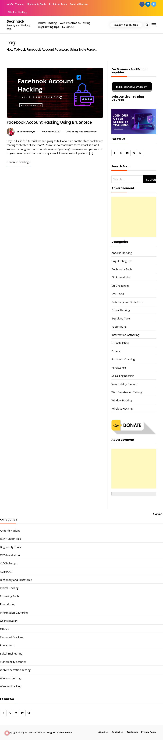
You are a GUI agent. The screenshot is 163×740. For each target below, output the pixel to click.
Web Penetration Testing (75, 23)
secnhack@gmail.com (131, 87)
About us (103, 731)
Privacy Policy (148, 731)
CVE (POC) (68, 27)
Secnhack (15, 21)
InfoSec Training (15, 4)
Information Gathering (125, 335)
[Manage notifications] (7, 733)
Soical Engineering (122, 376)
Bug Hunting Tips (48, 27)
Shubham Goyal (26, 131)
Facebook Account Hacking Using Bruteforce (49, 122)
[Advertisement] (133, 217)
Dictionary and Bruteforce (81, 131)
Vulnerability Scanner (124, 384)
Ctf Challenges (120, 285)
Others (115, 351)
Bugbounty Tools (36, 4)
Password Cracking (123, 359)
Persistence (118, 367)
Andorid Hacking (79, 4)
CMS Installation (121, 277)
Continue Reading (18, 162)
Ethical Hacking (47, 23)
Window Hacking (121, 400)
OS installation (120, 343)
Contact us (117, 731)
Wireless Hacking (17, 12)
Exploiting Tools (58, 4)
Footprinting (119, 326)
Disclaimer (132, 731)
